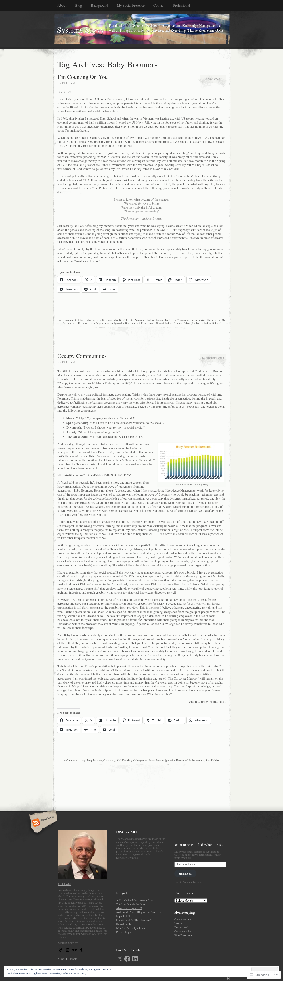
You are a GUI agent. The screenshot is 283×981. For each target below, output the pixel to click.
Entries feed (181, 927)
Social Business (71, 670)
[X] (119, 958)
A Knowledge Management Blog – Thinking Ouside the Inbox (135, 902)
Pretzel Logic (124, 932)
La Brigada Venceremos (177, 319)
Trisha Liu (132, 371)
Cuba (115, 319)
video (190, 226)
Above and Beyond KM (129, 908)
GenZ (122, 319)
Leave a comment (67, 319)
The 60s (211, 319)
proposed (151, 371)
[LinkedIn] (135, 958)
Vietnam (109, 323)
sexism (202, 319)
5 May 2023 (212, 78)
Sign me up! (185, 873)
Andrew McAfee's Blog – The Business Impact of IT (138, 914)
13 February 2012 (213, 357)
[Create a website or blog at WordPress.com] (228, 979)
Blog (78, 5)
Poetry (199, 323)
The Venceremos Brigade (90, 323)
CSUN (128, 576)
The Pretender (69, 323)
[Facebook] (127, 958)
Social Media (212, 760)
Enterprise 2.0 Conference (192, 371)
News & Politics (164, 323)
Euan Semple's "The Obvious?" (133, 920)
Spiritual (216, 323)
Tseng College (144, 576)
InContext (219, 701)
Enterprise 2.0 (214, 666)
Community (109, 760)
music (152, 323)
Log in (178, 923)
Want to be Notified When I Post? (198, 844)
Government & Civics (136, 323)
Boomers (106, 319)
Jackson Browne (155, 319)
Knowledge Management (135, 760)
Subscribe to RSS (42, 823)
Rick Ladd (68, 83)
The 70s (220, 319)
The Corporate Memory (183, 678)
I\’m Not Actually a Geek (130, 928)
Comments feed (183, 931)
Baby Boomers (93, 319)
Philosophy (189, 323)
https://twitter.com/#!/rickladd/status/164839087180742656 (94, 475)
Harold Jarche (124, 924)
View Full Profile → (69, 959)
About (61, 5)
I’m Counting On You (82, 76)
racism (194, 319)
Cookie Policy (78, 973)
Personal (178, 323)
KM (119, 760)
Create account (183, 919)
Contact (158, 5)
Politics (207, 323)
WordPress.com (183, 935)
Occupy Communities (82, 355)
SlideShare (68, 576)
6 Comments (70, 760)
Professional (198, 760)
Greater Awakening (136, 319)
